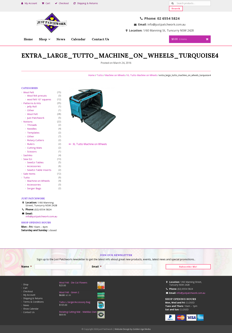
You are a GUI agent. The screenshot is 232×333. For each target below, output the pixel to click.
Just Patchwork (35, 117)
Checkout (64, 3)
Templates (33, 132)
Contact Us (100, 39)
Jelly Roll (32, 106)
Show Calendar (31, 308)
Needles (32, 128)
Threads (32, 124)
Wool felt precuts (37, 95)
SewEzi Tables (35, 162)
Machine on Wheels (115, 75)
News (61, 39)
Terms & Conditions (33, 301)
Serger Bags (34, 188)
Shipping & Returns (87, 3)
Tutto (100, 75)
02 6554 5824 (168, 18)
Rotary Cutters (35, 140)
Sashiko (27, 155)
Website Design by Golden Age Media (133, 329)
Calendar (78, 39)
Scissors (32, 151)
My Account (31, 3)
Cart (48, 3)
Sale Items (29, 173)
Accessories (34, 166)
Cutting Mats (34, 147)
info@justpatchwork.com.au (166, 24)
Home (28, 39)
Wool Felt (28, 92)
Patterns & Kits (32, 103)
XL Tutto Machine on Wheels (142, 75)
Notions (28, 121)
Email (96, 266)
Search (176, 8)
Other (30, 110)
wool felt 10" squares (39, 99)
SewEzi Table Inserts (39, 169)
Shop (43, 39)
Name (26, 266)
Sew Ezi (27, 159)
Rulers (31, 143)
